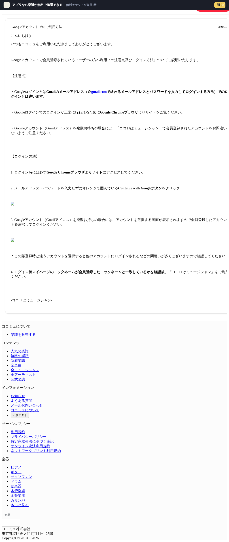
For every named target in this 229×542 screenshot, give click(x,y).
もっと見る (20, 505)
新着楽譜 (18, 360)
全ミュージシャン (25, 370)
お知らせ (18, 396)
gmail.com (99, 92)
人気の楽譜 (20, 351)
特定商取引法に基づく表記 (32, 441)
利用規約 (18, 432)
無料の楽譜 (20, 356)
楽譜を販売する (23, 334)
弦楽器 (16, 486)
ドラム (16, 481)
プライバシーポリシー (29, 437)
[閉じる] (223, 5)
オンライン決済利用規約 (30, 446)
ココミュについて (25, 410)
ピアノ (16, 467)
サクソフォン (21, 477)
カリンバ (18, 500)
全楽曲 (16, 365)
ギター (16, 472)
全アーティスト (23, 375)
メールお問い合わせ (27, 405)
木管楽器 (18, 491)
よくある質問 (21, 401)
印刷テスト (20, 415)
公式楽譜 (18, 379)
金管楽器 (18, 495)
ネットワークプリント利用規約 (36, 451)
